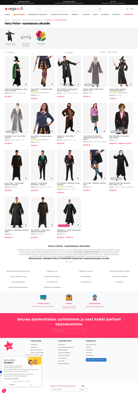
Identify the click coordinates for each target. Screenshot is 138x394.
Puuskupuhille (69, 256)
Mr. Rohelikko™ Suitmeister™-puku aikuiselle (68, 184)
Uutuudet (89, 352)
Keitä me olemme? (37, 350)
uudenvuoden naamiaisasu (18, 287)
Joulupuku (119, 282)
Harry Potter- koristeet (41, 44)
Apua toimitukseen (64, 352)
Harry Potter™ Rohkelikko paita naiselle (41, 137)
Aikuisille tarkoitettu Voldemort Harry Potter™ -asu (119, 184)
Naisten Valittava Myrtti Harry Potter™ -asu (93, 90)
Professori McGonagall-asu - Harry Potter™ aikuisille (16, 90)
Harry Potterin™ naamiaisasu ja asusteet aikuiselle (67, 90)
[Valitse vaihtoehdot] (26, 84)
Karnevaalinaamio (18, 282)
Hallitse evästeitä (63, 363)
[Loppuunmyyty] (104, 84)
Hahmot (88, 347)
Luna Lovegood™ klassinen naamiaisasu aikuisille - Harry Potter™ (93, 138)
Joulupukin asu (86, 282)
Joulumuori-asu (52, 282)
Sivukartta (34, 347)
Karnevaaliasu (86, 276)
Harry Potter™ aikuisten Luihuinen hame (94, 184)
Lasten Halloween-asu (18, 276)
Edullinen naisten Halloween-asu (18, 271)
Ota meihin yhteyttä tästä (94, 306)
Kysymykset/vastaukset (65, 347)
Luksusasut (89, 350)
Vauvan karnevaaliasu (120, 276)
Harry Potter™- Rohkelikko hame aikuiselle (41, 90)
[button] (7, 15)
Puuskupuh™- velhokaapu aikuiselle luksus (16, 231)
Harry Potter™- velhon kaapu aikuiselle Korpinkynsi (40, 231)
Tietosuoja (34, 344)
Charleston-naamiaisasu (52, 287)
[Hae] (100, 9)
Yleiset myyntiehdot (37, 352)
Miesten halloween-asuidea (120, 271)
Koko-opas (61, 344)
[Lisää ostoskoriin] (52, 84)
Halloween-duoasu (86, 271)
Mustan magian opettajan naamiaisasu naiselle (117, 90)
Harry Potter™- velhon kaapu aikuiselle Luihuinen (14, 184)
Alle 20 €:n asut (91, 344)
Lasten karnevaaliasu (52, 276)
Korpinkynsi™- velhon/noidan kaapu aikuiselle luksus (69, 231)
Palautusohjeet (63, 350)
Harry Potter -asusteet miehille (10, 44)
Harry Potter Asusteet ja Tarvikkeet (26, 45)
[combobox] (69, 9)
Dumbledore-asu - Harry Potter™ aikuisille (15, 137)
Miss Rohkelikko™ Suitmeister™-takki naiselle (119, 137)
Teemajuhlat (90, 355)
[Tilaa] (84, 331)
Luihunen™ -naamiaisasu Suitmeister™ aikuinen (39, 184)
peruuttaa (61, 361)
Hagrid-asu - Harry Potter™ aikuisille (66, 137)
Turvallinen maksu (64, 355)
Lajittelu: (103, 52)
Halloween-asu (52, 271)
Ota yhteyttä (62, 358)
